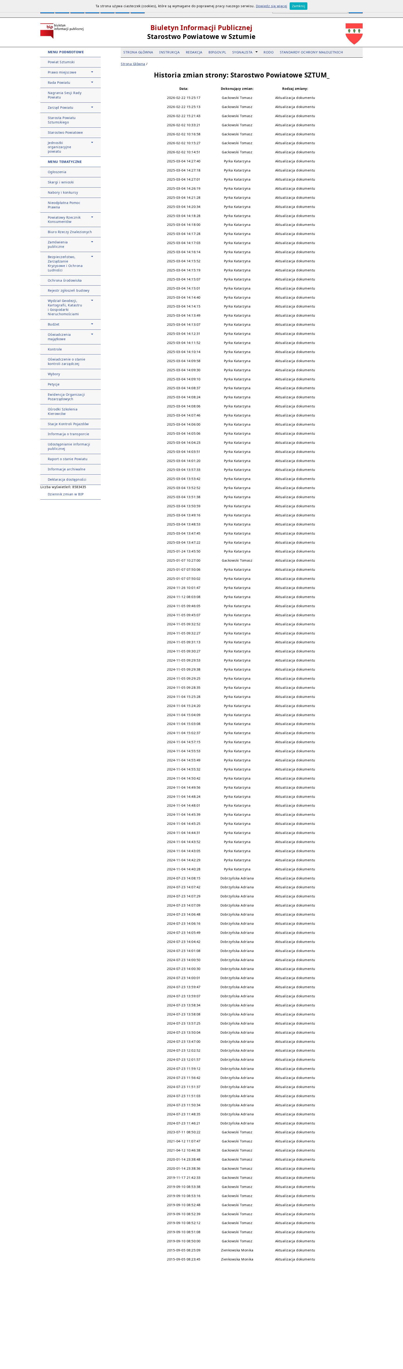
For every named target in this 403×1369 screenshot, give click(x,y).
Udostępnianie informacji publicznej (69, 446)
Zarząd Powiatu (60, 107)
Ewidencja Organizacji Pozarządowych (66, 396)
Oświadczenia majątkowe (59, 336)
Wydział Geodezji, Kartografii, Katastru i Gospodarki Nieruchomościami (65, 307)
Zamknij (298, 6)
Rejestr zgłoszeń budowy (69, 290)
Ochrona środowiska (65, 280)
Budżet (53, 324)
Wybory (54, 374)
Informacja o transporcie (68, 434)
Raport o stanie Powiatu (68, 459)
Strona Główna (133, 64)
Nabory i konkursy (63, 192)
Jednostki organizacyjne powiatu (59, 147)
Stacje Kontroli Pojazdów (68, 424)
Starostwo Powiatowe (65, 132)
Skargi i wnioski (61, 182)
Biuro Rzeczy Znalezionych (70, 232)
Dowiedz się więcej (271, 6)
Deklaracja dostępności (67, 479)
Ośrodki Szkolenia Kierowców (63, 411)
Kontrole (55, 349)
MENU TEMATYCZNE (65, 161)
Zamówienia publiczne (58, 244)
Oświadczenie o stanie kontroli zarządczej (66, 361)
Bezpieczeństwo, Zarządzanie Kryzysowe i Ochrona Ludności (65, 263)
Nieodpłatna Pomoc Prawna (64, 204)
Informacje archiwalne (67, 469)
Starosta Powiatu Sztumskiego (62, 120)
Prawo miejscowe (62, 72)
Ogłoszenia (57, 172)
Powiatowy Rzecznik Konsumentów (64, 219)
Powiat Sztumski (61, 62)
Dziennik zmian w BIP (66, 494)
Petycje (54, 384)
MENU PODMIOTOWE (66, 52)
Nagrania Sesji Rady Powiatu (65, 95)
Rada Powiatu (59, 82)
